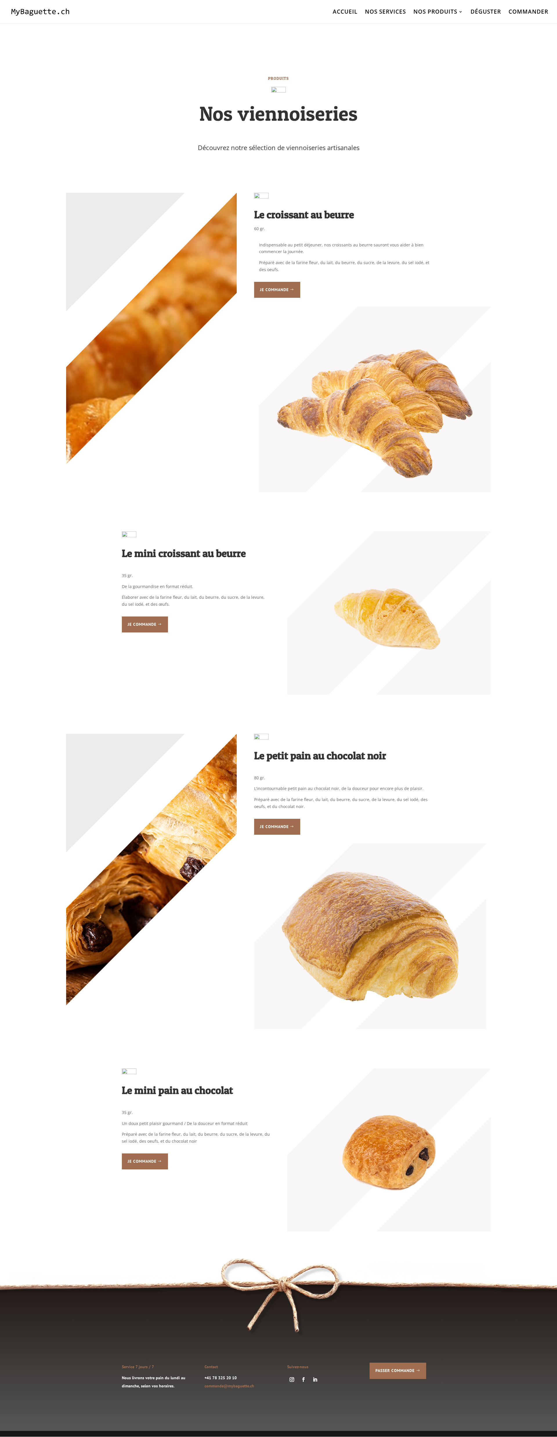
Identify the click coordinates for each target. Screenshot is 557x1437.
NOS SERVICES (385, 12)
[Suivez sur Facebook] (303, 1379)
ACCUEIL (345, 12)
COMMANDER (528, 12)
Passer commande (395, 1370)
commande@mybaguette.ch (229, 1386)
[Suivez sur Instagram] (291, 1379)
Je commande (274, 289)
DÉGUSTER (486, 12)
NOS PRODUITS (435, 12)
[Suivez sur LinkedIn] (315, 1379)
